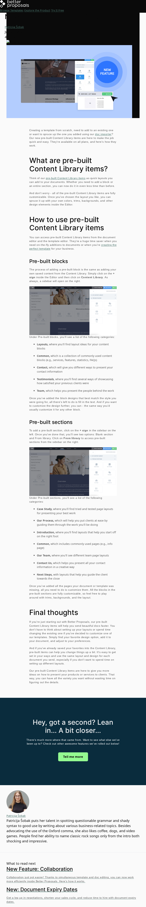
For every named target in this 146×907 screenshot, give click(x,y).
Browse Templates (11, 10)
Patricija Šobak (14, 27)
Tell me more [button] (73, 757)
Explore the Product (37, 10)
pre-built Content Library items (66, 178)
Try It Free (57, 10)
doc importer (103, 134)
